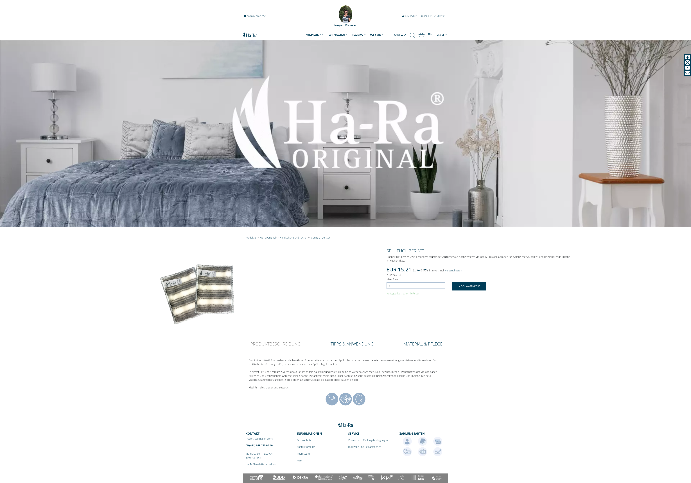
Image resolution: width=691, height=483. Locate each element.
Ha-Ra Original (268, 237)
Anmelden (400, 34)
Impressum (303, 453)
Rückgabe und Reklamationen (364, 446)
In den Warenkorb (469, 286)
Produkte (251, 237)
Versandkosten (453, 270)
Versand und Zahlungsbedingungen (368, 440)
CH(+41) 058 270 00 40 (259, 445)
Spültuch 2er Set (320, 237)
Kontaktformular (306, 446)
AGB (299, 460)
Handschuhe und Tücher (293, 237)
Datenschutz (304, 440)
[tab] (275, 346)
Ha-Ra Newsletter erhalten (261, 464)
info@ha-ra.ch (253, 457)
